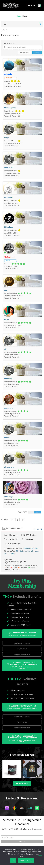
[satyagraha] (9, 404)
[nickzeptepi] (9, 193)
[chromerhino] (9, 463)
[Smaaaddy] (9, 374)
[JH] (9, 345)
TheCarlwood (9, 257)
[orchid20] (9, 433)
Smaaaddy (8, 379)
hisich (6, 320)
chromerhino (9, 467)
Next (36, 512)
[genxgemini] (9, 163)
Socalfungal (8, 497)
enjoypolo (8, 74)
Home (19, 16)
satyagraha (8, 408)
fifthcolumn (8, 227)
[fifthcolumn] (9, 223)
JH (5, 349)
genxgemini (8, 167)
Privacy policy (25, 860)
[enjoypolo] (9, 70)
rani (5, 290)
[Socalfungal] (9, 492)
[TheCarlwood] (9, 253)
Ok (13, 860)
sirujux (7, 138)
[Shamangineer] (9, 104)
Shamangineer (9, 108)
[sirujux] (9, 133)
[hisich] (9, 316)
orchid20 (7, 438)
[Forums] (3, 30)
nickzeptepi (8, 197)
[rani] (9, 286)
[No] (40, 855)
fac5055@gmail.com (30, 548)
